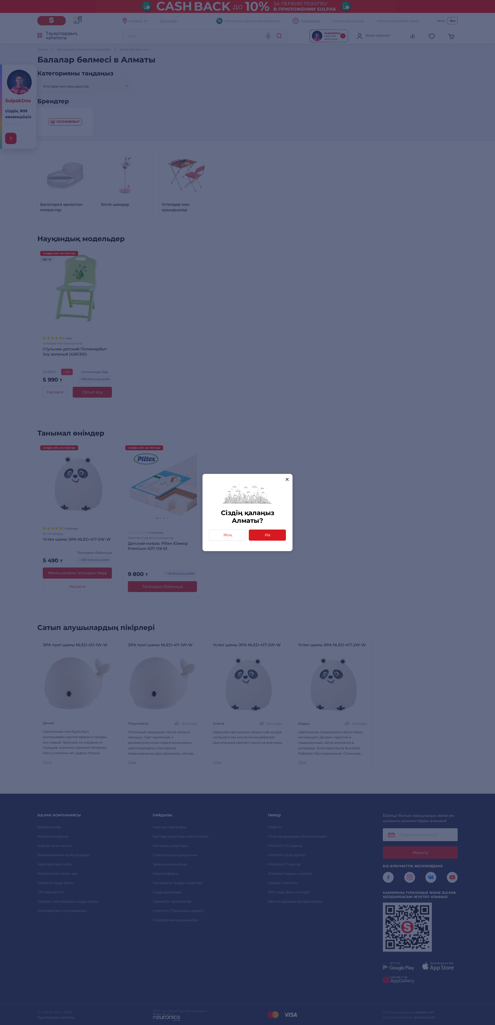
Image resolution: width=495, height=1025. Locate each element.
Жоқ (227, 534)
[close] (287, 479)
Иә (267, 534)
